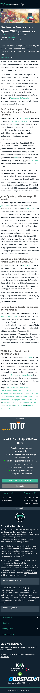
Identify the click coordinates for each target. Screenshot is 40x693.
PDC (36, 399)
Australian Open (16, 388)
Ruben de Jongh (9, 35)
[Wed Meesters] (12, 4)
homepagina (8, 565)
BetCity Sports (24, 118)
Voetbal (30, 405)
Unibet (23, 405)
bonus (26, 388)
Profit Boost (6, 402)
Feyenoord (29, 394)
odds (16, 157)
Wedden (4, 408)
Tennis (16, 405)
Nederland (5, 399)
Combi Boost (23, 391)
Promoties (11, 37)
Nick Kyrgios (15, 399)
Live (35, 397)
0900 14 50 (11, 654)
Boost (14, 391)
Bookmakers (6, 391)
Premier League (27, 375)
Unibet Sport (28, 265)
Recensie (20, 486)
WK (10, 408)
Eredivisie (14, 375)
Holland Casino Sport (9, 316)
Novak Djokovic (27, 399)
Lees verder (7, 57)
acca (7, 388)
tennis (14, 124)
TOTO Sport (28, 357)
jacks (31, 397)
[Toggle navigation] (36, 4)
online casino (32, 208)
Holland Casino (21, 397)
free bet (35, 160)
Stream (10, 405)
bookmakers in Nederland (19, 121)
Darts (12, 394)
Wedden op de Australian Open (22, 98)
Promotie (16, 402)
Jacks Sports (5, 205)
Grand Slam (9, 397)
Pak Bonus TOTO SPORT (19, 480)
